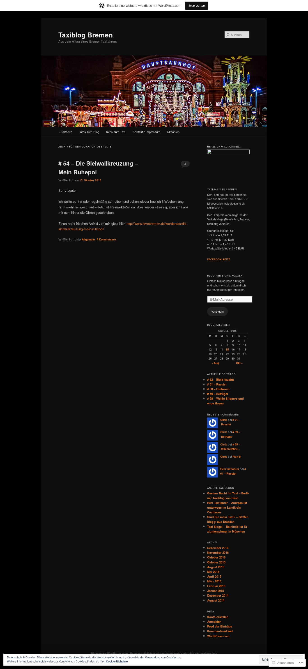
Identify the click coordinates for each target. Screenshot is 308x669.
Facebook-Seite (218, 259)
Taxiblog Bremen (85, 34)
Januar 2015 (215, 590)
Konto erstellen (217, 617)
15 (227, 349)
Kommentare (106, 239)
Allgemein (88, 239)
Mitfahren (173, 132)
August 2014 (215, 600)
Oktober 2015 (216, 562)
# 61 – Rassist (216, 384)
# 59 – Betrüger (217, 394)
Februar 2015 (216, 586)
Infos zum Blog (89, 132)
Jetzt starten (196, 5)
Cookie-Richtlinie (117, 661)
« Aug (215, 363)
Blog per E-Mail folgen (225, 275)
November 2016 (218, 552)
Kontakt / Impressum (146, 132)
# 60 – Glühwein (218, 389)
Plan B (236, 456)
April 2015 (214, 576)
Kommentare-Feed (220, 631)
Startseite (66, 132)
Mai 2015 (213, 572)
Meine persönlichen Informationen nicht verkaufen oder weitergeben (173, 653)
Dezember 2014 (217, 595)
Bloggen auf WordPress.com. (110, 653)
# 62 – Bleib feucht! (220, 379)
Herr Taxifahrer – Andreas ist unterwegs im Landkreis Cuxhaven (227, 507)
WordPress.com (218, 636)
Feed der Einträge (219, 626)
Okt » (239, 363)
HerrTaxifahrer (229, 469)
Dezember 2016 (217, 548)
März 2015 (214, 581)
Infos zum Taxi (116, 132)
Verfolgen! (217, 311)
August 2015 (215, 567)
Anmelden (214, 621)
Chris (223, 420)
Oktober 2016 (216, 557)
